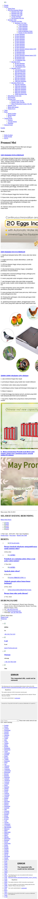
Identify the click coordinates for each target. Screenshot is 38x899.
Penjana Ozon (12, 99)
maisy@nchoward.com (14, 611)
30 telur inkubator (20, 41)
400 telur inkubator (20, 84)
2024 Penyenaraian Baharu (15, 10)
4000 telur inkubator (20, 89)
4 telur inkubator (23, 24)
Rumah (6, 5)
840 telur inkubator (20, 78)
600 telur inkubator (20, 75)
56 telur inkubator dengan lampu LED (25, 55)
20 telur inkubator (20, 37)
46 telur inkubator (20, 63)
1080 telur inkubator (20, 81)
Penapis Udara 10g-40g (17, 102)
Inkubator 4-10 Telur (20, 23)
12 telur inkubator (20, 34)
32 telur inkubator (20, 42)
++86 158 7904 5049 (10, 662)
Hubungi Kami (8, 125)
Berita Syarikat (12, 113)
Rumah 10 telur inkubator (25, 32)
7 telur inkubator (23, 26)
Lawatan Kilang (12, 121)
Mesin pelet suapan (13, 107)
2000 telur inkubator (20, 87)
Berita (6, 112)
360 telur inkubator (20, 71)
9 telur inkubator (23, 29)
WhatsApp (4, 619)
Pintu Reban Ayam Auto (14, 96)
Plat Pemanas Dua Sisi (17, 18)
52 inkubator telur (20, 52)
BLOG (10, 117)
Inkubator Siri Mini (16, 21)
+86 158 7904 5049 (16, 612)
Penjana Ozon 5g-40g (17, 100)
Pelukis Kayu (11, 108)
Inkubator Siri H (15, 68)
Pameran (10, 120)
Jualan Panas (11, 8)
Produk (6, 7)
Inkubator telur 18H (16, 13)
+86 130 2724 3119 (9, 634)
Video (6, 110)
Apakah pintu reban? (12, 571)
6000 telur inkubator (20, 91)
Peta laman (13, 535)
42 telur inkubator (20, 47)
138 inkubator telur (20, 66)
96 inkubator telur (20, 58)
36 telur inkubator (20, 45)
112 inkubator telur (20, 60)
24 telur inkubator (20, 39)
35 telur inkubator (20, 44)
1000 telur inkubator (20, 86)
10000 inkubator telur (21, 94)
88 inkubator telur (20, 57)
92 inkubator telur (20, 65)
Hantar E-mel (4, 617)
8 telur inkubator (23, 28)
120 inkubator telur (20, 70)
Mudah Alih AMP (22, 535)
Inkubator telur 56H (16, 15)
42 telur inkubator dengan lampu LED (25, 49)
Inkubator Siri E (15, 62)
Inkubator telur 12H (16, 11)
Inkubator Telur (12, 20)
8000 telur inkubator (20, 92)
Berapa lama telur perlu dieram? (16, 593)
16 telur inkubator (20, 36)
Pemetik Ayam (12, 105)
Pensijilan (10, 123)
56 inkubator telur (20, 53)
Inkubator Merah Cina (17, 83)
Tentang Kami (8, 118)
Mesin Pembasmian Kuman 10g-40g (21, 104)
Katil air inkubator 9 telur (25, 31)
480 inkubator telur (20, 73)
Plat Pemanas (11, 97)
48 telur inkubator (20, 50)
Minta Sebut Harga (6, 519)
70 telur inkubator (16, 16)
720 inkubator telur (20, 76)
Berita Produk (12, 115)
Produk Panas (4, 535)
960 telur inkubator (20, 79)
